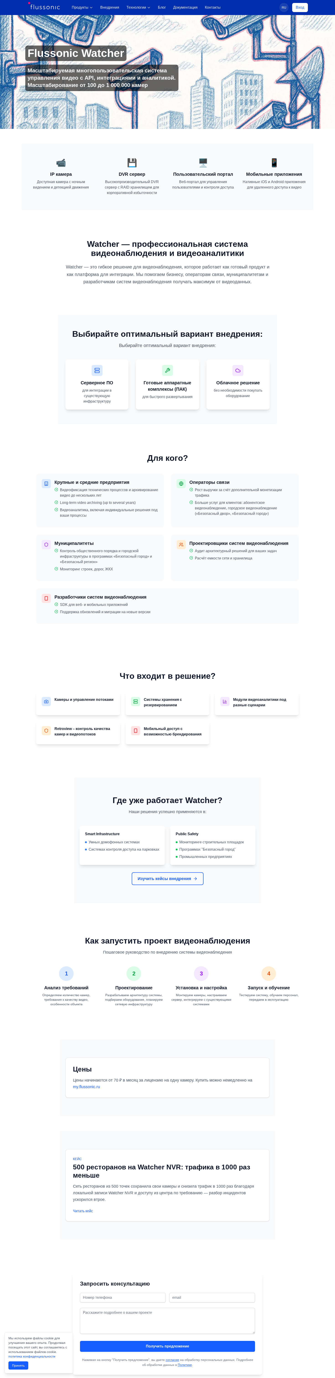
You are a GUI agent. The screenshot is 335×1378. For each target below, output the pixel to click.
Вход (300, 7)
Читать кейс (83, 1211)
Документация (185, 7)
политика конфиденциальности (31, 1356)
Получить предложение (167, 1346)
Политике (185, 1365)
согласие (172, 1360)
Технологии (136, 7)
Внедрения (109, 7)
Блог (162, 7)
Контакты (213, 7)
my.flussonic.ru (86, 1087)
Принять (18, 1365)
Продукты (80, 7)
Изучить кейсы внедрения (164, 878)
